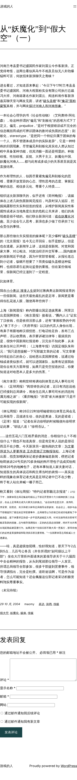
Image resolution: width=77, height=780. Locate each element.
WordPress (69, 766)
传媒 (56, 604)
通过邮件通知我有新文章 (22, 721)
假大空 (4, 613)
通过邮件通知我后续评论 (22, 713)
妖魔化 (14, 613)
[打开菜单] (75, 6)
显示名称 (7, 688)
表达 (41, 604)
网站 (3, 705)
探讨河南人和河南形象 (45, 106)
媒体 (23, 613)
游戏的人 (6, 6)
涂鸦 (49, 604)
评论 (4, 680)
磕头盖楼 (49, 101)
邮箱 (4, 696)
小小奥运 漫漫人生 (19, 290)
